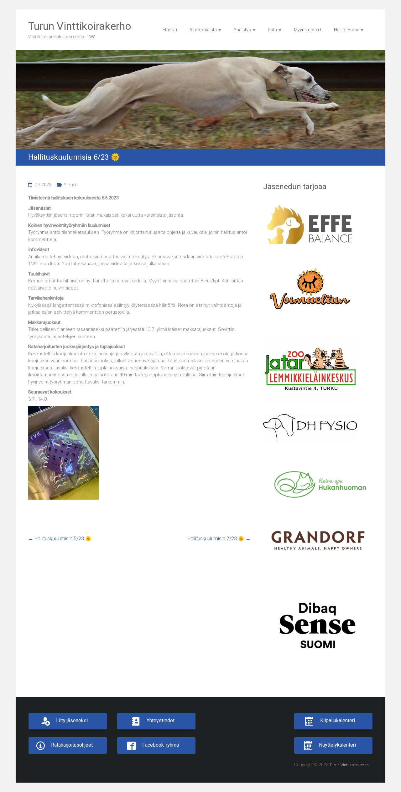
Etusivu (170, 29)
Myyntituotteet (307, 29)
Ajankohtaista (203, 29)
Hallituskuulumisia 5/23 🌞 (59, 539)
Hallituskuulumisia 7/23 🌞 (219, 539)
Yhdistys (242, 29)
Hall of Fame (346, 29)
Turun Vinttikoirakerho (79, 26)
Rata (272, 29)
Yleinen (71, 184)
